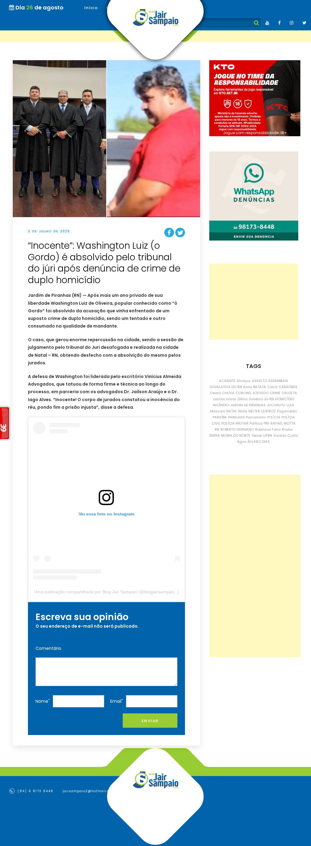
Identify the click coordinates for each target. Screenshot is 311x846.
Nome (43, 701)
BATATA (259, 386)
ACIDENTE (227, 380)
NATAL (231, 411)
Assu (247, 386)
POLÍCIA (273, 417)
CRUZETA (289, 392)
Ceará (215, 392)
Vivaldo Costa (285, 435)
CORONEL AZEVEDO (252, 392)
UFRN (267, 435)
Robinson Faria (268, 429)
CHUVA (228, 392)
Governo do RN (261, 399)
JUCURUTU (276, 405)
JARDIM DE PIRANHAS (248, 405)
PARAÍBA (220, 417)
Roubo (287, 429)
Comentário (48, 648)
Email (116, 701)
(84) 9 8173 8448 (34, 791)
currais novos (224, 399)
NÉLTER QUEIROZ (262, 411)
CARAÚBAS (288, 386)
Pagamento (287, 411)
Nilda (242, 411)
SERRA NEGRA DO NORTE (229, 435)
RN (217, 429)
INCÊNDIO (221, 405)
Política (256, 423)
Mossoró (217, 411)
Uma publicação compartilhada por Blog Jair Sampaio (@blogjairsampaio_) (106, 591)
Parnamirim (256, 417)
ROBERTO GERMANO (237, 429)
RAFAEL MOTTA (283, 423)
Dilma (243, 399)
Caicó (272, 386)
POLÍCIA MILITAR (234, 423)
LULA (290, 405)
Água (241, 441)
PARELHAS (236, 417)
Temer (256, 435)
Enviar (150, 721)
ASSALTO (259, 380)
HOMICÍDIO (284, 399)
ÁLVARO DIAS (259, 441)
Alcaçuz (244, 380)
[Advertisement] (253, 302)
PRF (266, 423)
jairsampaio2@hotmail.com (89, 791)
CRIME (275, 392)
